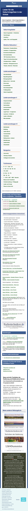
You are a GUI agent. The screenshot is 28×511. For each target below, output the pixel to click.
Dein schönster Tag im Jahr (9, 262)
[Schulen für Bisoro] (14, 443)
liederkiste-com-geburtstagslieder (15, 341)
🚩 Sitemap (14, 459)
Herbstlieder (7, 105)
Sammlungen (7, 35)
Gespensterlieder (8, 100)
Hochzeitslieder (7, 107)
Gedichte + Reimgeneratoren (11, 63)
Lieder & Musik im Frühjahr (15, 203)
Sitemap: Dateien (8, 155)
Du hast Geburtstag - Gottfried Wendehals (12, 268)
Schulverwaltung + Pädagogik (11, 182)
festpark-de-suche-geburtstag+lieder (15, 337)
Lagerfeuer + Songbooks (10, 111)
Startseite (6, 153)
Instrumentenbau (8, 54)
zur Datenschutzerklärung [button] (8, 508)
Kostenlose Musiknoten (9, 52)
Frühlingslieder (7, 90)
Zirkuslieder (6, 144)
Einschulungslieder (8, 87)
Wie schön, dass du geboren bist (10, 313)
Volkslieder (6, 136)
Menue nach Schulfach (9, 179)
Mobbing (6, 129)
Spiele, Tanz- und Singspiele (10, 39)
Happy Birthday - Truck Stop (9, 287)
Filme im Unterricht (8, 186)
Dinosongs (6, 83)
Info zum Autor (20, 457)
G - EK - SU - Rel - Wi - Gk (9, 168)
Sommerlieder (7, 133)
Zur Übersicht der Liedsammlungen (12, 357)
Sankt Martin (7, 131)
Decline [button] (17, 499)
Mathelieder (6, 127)
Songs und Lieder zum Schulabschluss (11, 209)
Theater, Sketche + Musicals (11, 65)
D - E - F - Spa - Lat (8, 166)
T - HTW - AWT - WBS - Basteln (11, 177)
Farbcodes (19, 456)
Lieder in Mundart (8, 116)
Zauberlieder (7, 142)
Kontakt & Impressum (9, 456)
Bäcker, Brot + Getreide (9, 81)
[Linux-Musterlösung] (14, 451)
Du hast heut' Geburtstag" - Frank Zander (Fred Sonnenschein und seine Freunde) (13, 271)
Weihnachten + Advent (9, 138)
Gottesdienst (7, 103)
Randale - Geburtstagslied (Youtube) (11, 279)
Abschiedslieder (7, 74)
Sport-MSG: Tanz (13, 201)
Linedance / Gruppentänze (10, 50)
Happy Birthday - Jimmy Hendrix (10, 292)
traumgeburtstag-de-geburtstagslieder (16, 346)
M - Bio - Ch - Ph (7, 173)
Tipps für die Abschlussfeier (10, 59)
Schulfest (6, 37)
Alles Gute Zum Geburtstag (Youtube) (11, 254)
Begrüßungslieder (8, 76)
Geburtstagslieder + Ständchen (11, 33)
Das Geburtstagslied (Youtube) (10, 258)
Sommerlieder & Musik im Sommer (17, 206)
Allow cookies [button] (23, 499)
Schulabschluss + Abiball (10, 61)
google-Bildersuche (11, 317)
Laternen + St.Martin (9, 114)
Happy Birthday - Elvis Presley (9, 289)
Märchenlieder (7, 118)
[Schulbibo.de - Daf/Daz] (14, 420)
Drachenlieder (7, 85)
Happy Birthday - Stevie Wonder (10, 295)
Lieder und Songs (8, 184)
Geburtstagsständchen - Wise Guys (11, 284)
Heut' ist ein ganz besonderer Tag (10, 297)
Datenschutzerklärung (9, 457)
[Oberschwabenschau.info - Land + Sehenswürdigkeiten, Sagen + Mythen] (14, 428)
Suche (20, 6)
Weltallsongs (7, 140)
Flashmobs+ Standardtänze (10, 48)
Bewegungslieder (8, 79)
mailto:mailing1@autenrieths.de (13, 454)
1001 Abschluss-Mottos (9, 57)
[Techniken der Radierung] (14, 435)
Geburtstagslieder (8, 92)
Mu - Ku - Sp (6, 175)
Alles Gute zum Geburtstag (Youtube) (11, 251)
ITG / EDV (6, 171)
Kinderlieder (6, 109)
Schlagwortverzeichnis (9, 157)
